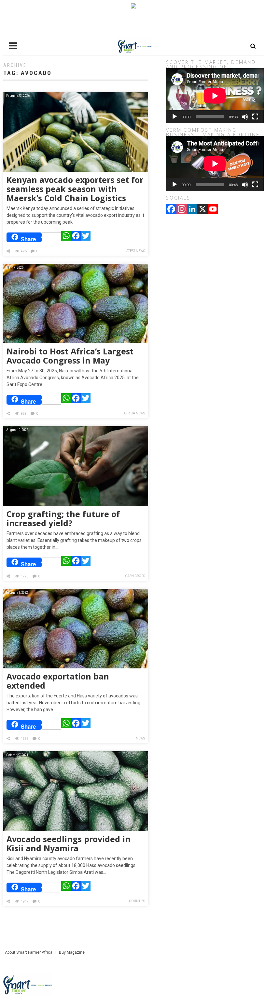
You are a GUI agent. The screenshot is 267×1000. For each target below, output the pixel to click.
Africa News (134, 413)
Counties (137, 901)
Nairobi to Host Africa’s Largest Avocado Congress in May (70, 356)
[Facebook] (76, 237)
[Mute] (245, 116)
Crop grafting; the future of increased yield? (63, 518)
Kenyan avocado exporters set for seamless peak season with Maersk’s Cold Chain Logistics (75, 188)
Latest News (134, 251)
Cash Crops (135, 576)
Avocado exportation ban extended (58, 681)
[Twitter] (86, 237)
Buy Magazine (72, 952)
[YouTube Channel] (213, 210)
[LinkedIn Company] (192, 210)
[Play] (174, 116)
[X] (202, 210)
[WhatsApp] (66, 237)
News (140, 738)
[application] (215, 95)
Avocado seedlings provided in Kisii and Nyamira (69, 843)
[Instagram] (181, 210)
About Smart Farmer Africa (28, 952)
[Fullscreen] (255, 116)
